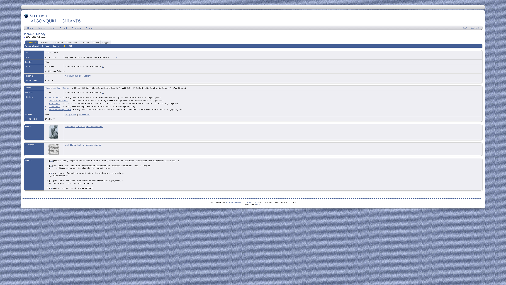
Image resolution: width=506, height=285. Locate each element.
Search (41, 28)
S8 (51, 165)
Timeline (85, 42)
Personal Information (32, 46)
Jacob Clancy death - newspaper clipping (83, 145)
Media (78, 28)
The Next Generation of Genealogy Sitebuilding (242, 202)
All (64, 46)
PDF (70, 46)
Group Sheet (70, 114)
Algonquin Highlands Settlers (78, 76)
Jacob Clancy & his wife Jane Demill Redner (84, 126)
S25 (51, 173)
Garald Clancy (55, 106)
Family (96, 42)
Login (52, 28)
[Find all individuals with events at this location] (108, 57)
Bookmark (475, 28)
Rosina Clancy (55, 103)
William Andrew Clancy (59, 100)
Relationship (72, 42)
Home (30, 28)
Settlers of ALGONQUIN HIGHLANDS (52, 18)
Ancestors (43, 42)
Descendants (57, 42)
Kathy (258, 204)
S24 (51, 188)
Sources (56, 46)
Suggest (105, 42)
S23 (51, 180)
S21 (51, 160)
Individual (31, 42)
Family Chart (84, 114)
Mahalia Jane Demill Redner (57, 88)
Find (65, 28)
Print (465, 28)
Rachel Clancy (55, 97)
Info (91, 28)
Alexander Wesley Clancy (60, 109)
